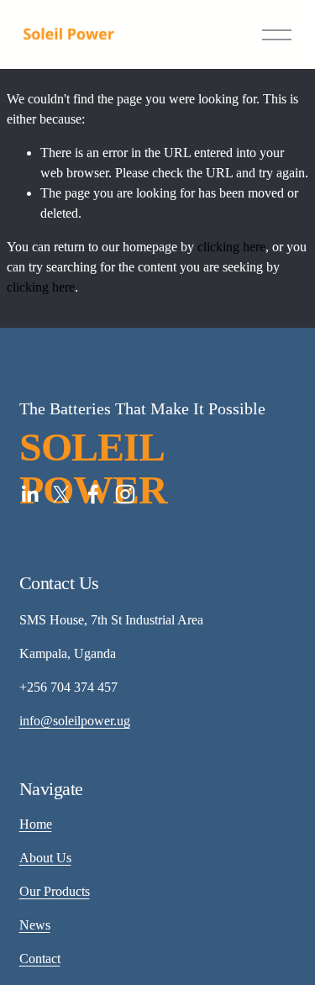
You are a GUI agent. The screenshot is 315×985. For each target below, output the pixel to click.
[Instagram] (125, 494)
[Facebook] (93, 494)
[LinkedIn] (29, 494)
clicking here (231, 247)
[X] (61, 494)
